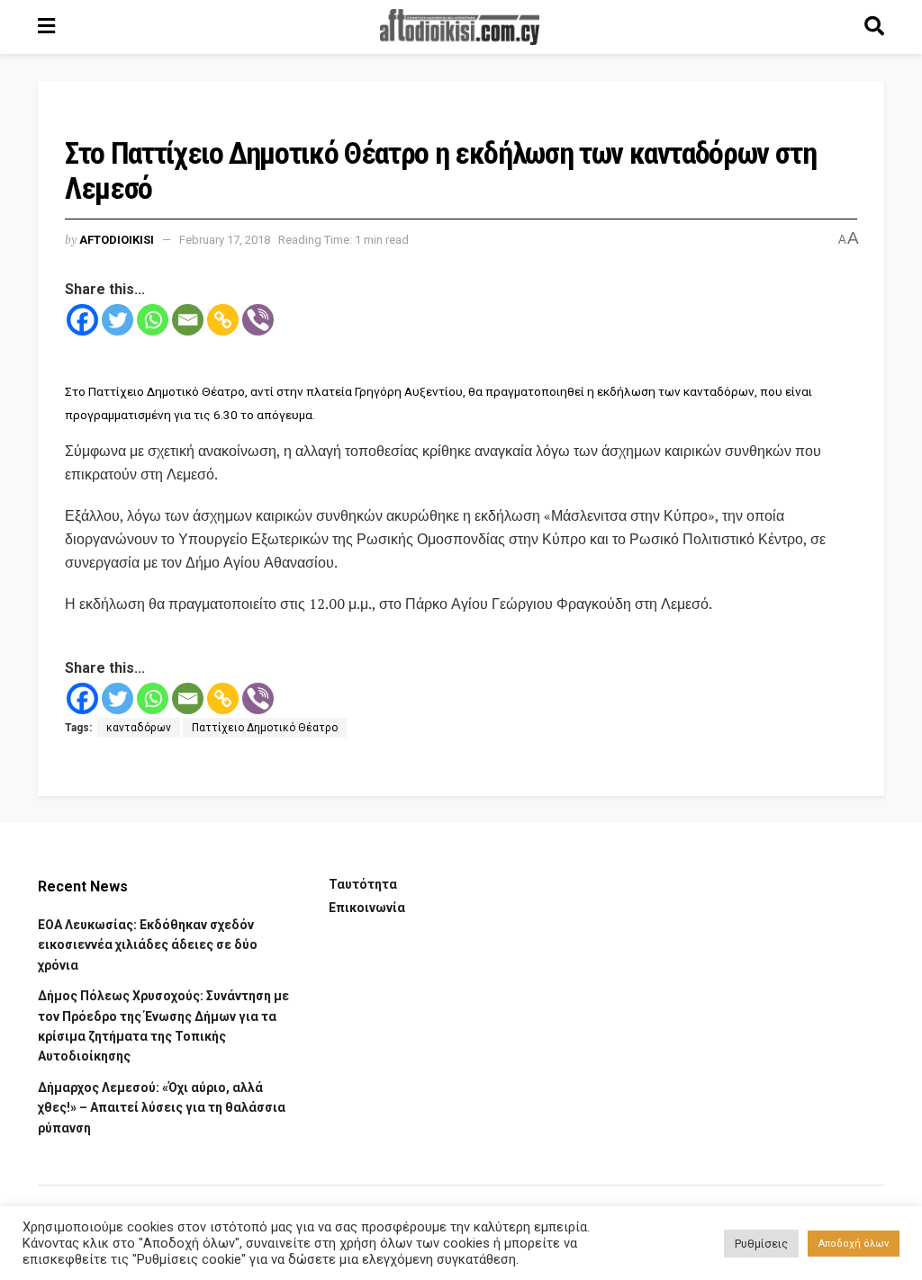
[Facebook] (82, 320)
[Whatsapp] (152, 320)
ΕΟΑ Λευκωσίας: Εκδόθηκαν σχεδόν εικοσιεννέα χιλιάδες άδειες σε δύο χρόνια (148, 944)
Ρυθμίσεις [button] (761, 1243)
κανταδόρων (138, 727)
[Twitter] (117, 320)
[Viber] (258, 320)
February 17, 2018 (224, 239)
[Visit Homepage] (460, 27)
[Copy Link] (223, 320)
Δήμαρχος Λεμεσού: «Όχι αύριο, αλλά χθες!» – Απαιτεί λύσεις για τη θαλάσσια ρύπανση (161, 1107)
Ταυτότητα (363, 884)
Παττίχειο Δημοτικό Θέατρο (265, 727)
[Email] (187, 320)
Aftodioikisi (116, 239)
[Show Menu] (46, 27)
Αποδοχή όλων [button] (853, 1243)
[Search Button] (874, 27)
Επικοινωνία (367, 907)
